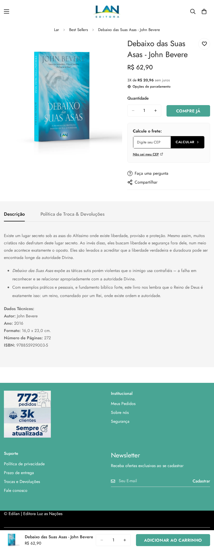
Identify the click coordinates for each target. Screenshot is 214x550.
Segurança (120, 421)
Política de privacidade (24, 464)
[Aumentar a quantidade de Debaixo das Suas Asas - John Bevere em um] (155, 110)
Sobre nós (120, 412)
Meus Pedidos (123, 404)
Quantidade (138, 98)
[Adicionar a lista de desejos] (204, 44)
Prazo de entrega (19, 473)
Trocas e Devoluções (22, 482)
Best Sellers (78, 30)
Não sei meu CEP (146, 154)
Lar (56, 30)
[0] (204, 11)
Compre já (188, 111)
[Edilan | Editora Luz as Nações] (107, 11)
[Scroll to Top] (204, 522)
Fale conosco (15, 490)
